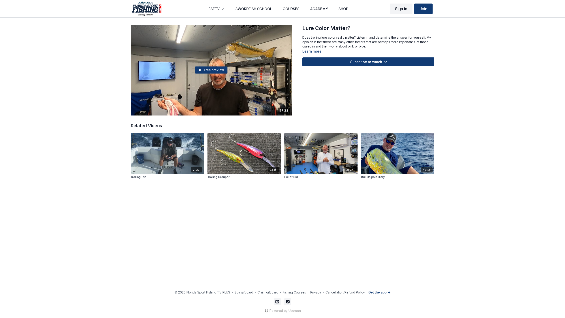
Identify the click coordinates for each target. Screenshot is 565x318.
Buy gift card (244, 292)
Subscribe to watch (366, 62)
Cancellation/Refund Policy (345, 292)
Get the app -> (379, 292)
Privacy (315, 292)
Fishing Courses (294, 292)
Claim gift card (268, 292)
